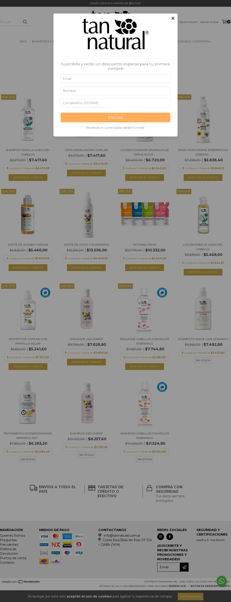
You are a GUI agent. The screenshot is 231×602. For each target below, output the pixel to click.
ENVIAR (115, 117)
